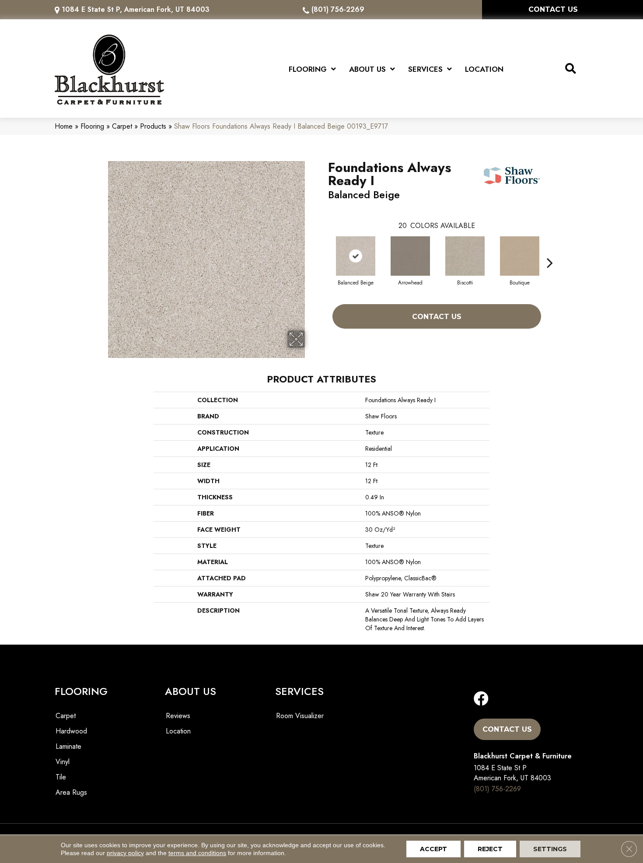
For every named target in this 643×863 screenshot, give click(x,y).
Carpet (122, 126)
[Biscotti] (465, 256)
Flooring (92, 126)
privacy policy (125, 852)
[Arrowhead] (410, 256)
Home (64, 126)
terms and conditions (197, 852)
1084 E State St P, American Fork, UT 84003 (136, 9)
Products (153, 126)
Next (549, 249)
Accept (433, 849)
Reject (490, 849)
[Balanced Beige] (355, 256)
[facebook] (481, 699)
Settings (550, 849)
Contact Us (436, 316)
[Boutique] (520, 256)
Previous (323, 249)
